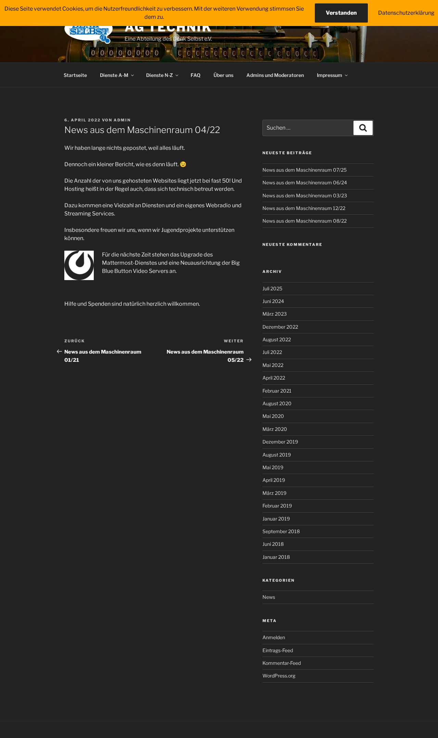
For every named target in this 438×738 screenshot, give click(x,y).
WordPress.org (278, 675)
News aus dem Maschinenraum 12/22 (303, 208)
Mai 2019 (272, 467)
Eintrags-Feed (277, 650)
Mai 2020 (273, 416)
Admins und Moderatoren (275, 75)
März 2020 (274, 429)
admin (122, 120)
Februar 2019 (277, 506)
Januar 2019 (276, 519)
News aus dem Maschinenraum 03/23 (304, 195)
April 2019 (273, 480)
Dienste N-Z (159, 75)
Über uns (223, 75)
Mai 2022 (272, 365)
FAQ (196, 75)
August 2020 (277, 403)
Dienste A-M (114, 75)
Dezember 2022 (280, 327)
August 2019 (276, 455)
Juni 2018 (273, 544)
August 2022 (276, 339)
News (268, 597)
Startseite (75, 75)
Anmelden (273, 637)
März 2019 (274, 493)
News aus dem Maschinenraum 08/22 (304, 221)
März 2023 (274, 314)
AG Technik (168, 27)
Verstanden (341, 13)
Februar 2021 (277, 391)
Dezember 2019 (280, 442)
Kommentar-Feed (281, 663)
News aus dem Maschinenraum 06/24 (304, 182)
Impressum (329, 75)
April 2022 (273, 378)
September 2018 (281, 531)
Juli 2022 (272, 352)
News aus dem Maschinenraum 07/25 (304, 170)
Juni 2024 (273, 301)
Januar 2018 (276, 557)
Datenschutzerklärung (406, 13)
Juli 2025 (272, 288)
